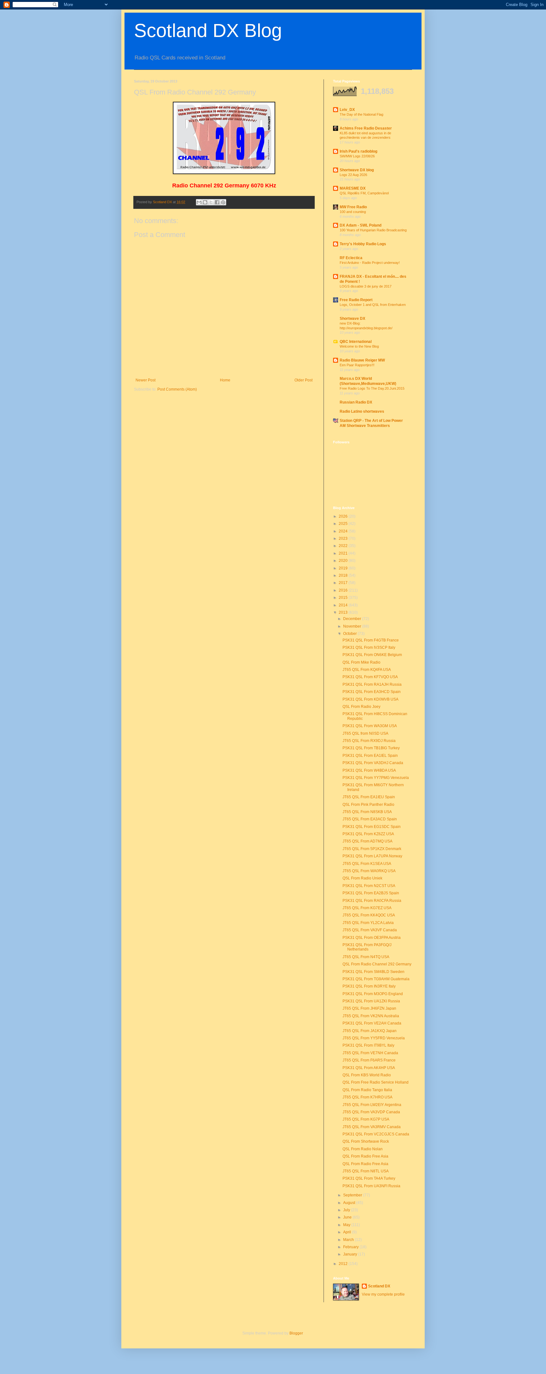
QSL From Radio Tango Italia (367, 1090)
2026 (344, 516)
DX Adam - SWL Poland (360, 225)
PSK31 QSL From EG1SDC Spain (372, 826)
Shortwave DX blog (357, 170)
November (352, 626)
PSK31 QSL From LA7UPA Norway (372, 856)
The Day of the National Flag (361, 114)
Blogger (296, 1333)
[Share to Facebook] (217, 202)
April (347, 1232)
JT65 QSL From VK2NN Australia (371, 1016)
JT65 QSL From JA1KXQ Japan (370, 1031)
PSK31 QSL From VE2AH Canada (372, 1023)
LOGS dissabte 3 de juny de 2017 (365, 286)
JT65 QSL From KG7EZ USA (367, 908)
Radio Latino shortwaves (362, 411)
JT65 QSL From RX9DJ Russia (369, 741)
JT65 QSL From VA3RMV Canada (372, 1127)
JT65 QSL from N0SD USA (365, 733)
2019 (344, 568)
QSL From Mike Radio (361, 662)
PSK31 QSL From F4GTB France (371, 640)
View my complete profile (383, 1294)
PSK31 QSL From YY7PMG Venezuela (376, 777)
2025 (344, 523)
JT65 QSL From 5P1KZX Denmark (372, 849)
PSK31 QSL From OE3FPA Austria (372, 937)
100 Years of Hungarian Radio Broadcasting (373, 230)
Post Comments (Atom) (177, 389)
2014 (344, 605)
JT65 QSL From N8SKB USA (367, 812)
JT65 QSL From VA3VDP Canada (371, 1112)
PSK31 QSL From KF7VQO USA (370, 677)
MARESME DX (353, 188)
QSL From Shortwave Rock (366, 1141)
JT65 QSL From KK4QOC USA (369, 915)
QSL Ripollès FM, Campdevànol (364, 193)
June (348, 1217)
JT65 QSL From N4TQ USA (366, 957)
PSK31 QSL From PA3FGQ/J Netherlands (367, 947)
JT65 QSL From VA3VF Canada (370, 930)
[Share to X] (211, 202)
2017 (344, 583)
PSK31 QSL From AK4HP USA (369, 1068)
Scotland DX (379, 1286)
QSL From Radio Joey (361, 706)
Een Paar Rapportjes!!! (357, 365)
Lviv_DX (347, 109)
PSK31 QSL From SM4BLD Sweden (373, 972)
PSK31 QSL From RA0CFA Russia (372, 900)
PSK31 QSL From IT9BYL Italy (368, 1045)
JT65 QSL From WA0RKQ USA (369, 871)
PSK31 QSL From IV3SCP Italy (369, 647)
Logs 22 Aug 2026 (353, 175)
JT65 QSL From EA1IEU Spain (369, 797)
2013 (344, 612)
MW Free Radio (353, 207)
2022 (344, 546)
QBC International (356, 341)
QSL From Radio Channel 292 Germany (377, 964)
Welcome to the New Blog (359, 346)
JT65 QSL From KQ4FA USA (367, 669)
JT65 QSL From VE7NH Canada (370, 1053)
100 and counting (353, 212)
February (351, 1247)
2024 (344, 531)
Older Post (303, 380)
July (347, 1210)
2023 (344, 538)
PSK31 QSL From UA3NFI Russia (371, 1186)
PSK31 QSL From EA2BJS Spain (371, 893)
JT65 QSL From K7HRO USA (367, 1097)
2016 (344, 590)
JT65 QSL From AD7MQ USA (367, 841)
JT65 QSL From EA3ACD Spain (370, 819)
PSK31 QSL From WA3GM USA (370, 726)
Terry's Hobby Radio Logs (363, 244)
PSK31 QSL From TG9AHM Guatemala (376, 979)
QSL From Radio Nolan (363, 1149)
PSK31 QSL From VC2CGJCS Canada (376, 1134)
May (347, 1225)
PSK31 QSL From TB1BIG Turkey (371, 748)
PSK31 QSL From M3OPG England (373, 994)
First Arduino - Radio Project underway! (370, 262)
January (350, 1254)
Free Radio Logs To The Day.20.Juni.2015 (372, 388)
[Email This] (199, 202)
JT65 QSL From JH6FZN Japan (369, 1008)
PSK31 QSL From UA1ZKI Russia (371, 1001)
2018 (344, 575)
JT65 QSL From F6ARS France (369, 1060)
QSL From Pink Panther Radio (368, 804)
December (352, 619)
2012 (344, 1264)
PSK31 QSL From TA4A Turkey (369, 1178)
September (353, 1195)
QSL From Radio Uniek (362, 878)
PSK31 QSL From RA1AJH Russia (372, 684)
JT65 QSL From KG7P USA (366, 1119)
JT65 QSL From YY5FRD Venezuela (374, 1038)
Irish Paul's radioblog (358, 151)
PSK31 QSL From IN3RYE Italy (369, 986)
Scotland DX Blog (208, 30)
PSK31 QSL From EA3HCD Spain (372, 692)
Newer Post (145, 380)
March (349, 1239)
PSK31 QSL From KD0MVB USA (370, 699)
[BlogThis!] (205, 202)
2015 (344, 597)
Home (225, 380)
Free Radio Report (356, 300)
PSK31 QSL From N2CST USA (369, 886)
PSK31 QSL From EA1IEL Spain (370, 755)
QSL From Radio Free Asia (365, 1156)
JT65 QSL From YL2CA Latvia (368, 923)
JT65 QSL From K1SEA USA (367, 863)
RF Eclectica (351, 258)
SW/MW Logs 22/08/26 (357, 156)
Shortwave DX (352, 318)
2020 (344, 560)
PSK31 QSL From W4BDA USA (369, 770)
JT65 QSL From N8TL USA (366, 1171)
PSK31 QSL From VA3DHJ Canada (373, 763)
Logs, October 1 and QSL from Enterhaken (373, 305)
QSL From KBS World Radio (367, 1075)
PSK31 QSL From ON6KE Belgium (372, 655)
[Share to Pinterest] (223, 202)
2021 (344, 553)
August (349, 1203)
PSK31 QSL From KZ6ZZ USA (368, 834)
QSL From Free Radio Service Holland (376, 1082)
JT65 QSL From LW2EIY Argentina (372, 1105)
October (350, 633)
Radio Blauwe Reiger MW (362, 360)
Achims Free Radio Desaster (366, 128)
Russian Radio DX (356, 402)
